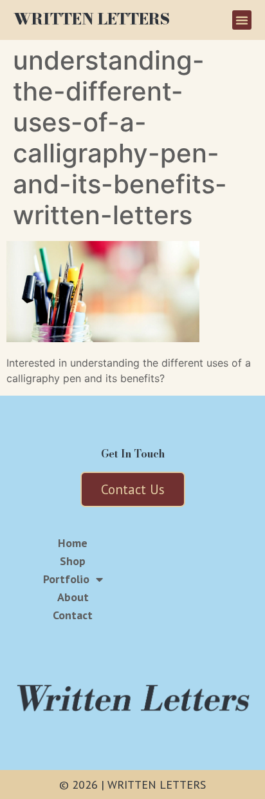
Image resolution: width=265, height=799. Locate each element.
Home (72, 543)
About (73, 597)
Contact (73, 615)
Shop (73, 561)
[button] (241, 20)
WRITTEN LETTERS (92, 19)
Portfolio (66, 579)
